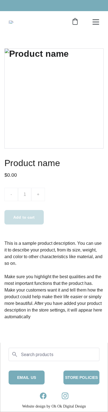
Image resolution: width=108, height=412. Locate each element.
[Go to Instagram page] (65, 396)
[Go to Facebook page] (43, 396)
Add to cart (24, 217)
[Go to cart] (75, 22)
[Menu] (95, 21)
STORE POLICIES (81, 377)
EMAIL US (26, 377)
